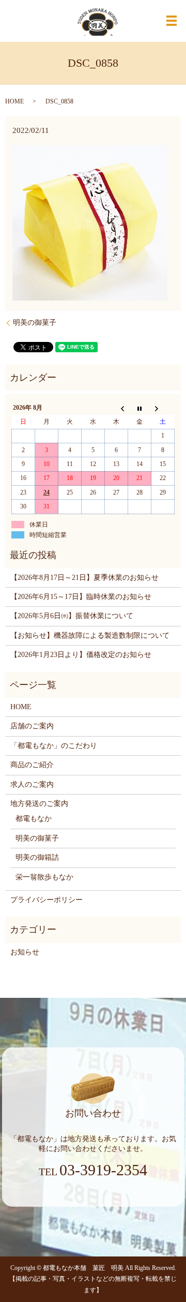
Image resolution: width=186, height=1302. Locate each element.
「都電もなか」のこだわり (53, 746)
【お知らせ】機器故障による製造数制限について (89, 635)
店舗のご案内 (32, 726)
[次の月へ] (163, 408)
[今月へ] (139, 408)
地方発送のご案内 (39, 803)
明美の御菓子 (34, 322)
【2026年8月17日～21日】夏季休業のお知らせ (84, 577)
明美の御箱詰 (37, 857)
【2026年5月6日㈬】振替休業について (71, 616)
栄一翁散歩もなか (44, 877)
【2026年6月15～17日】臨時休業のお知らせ (80, 597)
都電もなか (34, 818)
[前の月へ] (116, 408)
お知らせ (24, 952)
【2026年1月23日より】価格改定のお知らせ (80, 655)
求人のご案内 (32, 784)
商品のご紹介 (32, 765)
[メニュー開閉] (171, 21)
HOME (14, 101)
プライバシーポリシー (46, 900)
